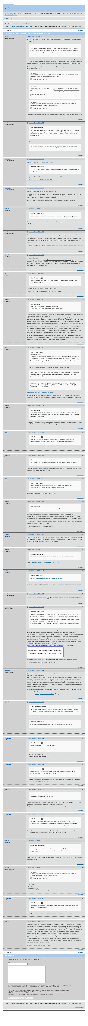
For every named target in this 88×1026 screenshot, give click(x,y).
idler (6, 273)
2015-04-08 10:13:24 (39, 159)
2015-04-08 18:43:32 (39, 867)
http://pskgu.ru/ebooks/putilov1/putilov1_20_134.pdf (45, 562)
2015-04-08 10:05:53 (39, 36)
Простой (7, 534)
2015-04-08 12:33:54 (39, 432)
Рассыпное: (33, 73)
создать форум (79, 1007)
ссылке (40, 991)
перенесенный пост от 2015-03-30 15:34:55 (41, 191)
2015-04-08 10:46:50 (39, 231)
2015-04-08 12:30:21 (39, 405)
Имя (9, 962)
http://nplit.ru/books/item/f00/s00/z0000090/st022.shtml (41, 179)
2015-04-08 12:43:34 (39, 455)
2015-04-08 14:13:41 (39, 534)
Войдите (15, 23)
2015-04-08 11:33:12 (39, 273)
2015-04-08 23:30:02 (39, 921)
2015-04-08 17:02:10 (39, 593)
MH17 (7, 26)
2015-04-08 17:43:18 (39, 764)
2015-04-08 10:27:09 (39, 208)
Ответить (80, 30)
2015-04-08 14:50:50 (39, 549)
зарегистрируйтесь (25, 23)
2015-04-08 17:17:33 (39, 670)
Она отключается (13, 991)
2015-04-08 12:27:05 (39, 347)
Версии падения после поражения (22, 26)
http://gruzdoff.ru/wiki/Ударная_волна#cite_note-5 (40, 392)
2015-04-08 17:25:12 (39, 702)
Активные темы (9, 18)
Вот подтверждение (32, 689)
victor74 (7, 209)
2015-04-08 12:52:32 (39, 478)
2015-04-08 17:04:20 (39, 607)
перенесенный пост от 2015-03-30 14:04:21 (40, 162)
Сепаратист (8, 607)
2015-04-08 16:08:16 (39, 570)
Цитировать (80, 119)
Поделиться (30, 36)
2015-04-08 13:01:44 (39, 501)
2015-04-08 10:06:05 (39, 122)
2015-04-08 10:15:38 (39, 188)
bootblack (8, 36)
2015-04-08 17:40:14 (39, 738)
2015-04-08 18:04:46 (39, 789)
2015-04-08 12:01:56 (39, 299)
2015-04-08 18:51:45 (39, 898)
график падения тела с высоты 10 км (44, 694)
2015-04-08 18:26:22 (39, 814)
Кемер (6, 921)
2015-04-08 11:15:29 (39, 255)
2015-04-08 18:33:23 (39, 840)
